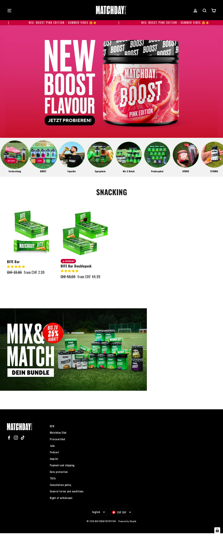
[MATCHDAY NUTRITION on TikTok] (23, 437)
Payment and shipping (62, 465)
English (96, 512)
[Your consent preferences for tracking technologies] (217, 530)
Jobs (52, 446)
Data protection (59, 472)
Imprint (54, 459)
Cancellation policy (60, 485)
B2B (52, 426)
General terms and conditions (67, 491)
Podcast (54, 452)
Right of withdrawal (61, 498)
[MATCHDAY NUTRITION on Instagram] (16, 437)
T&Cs (53, 478)
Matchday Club (58, 432)
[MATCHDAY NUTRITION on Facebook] (9, 437)
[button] (16, 266)
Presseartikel (57, 439)
